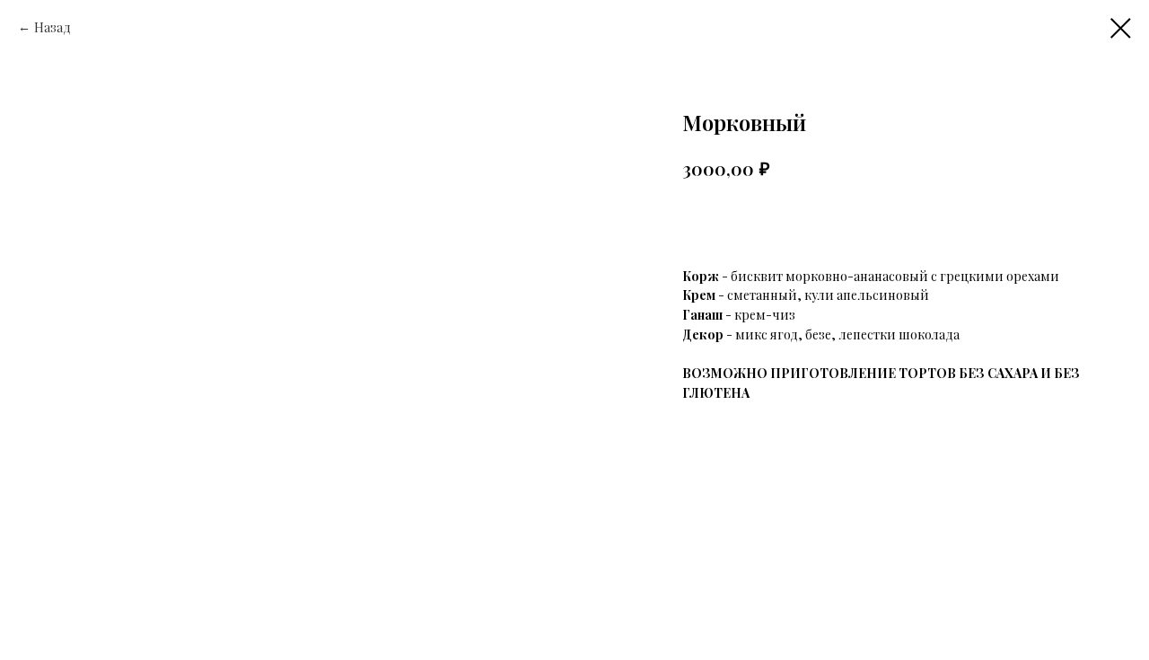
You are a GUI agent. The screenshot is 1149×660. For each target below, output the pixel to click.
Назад (52, 27)
